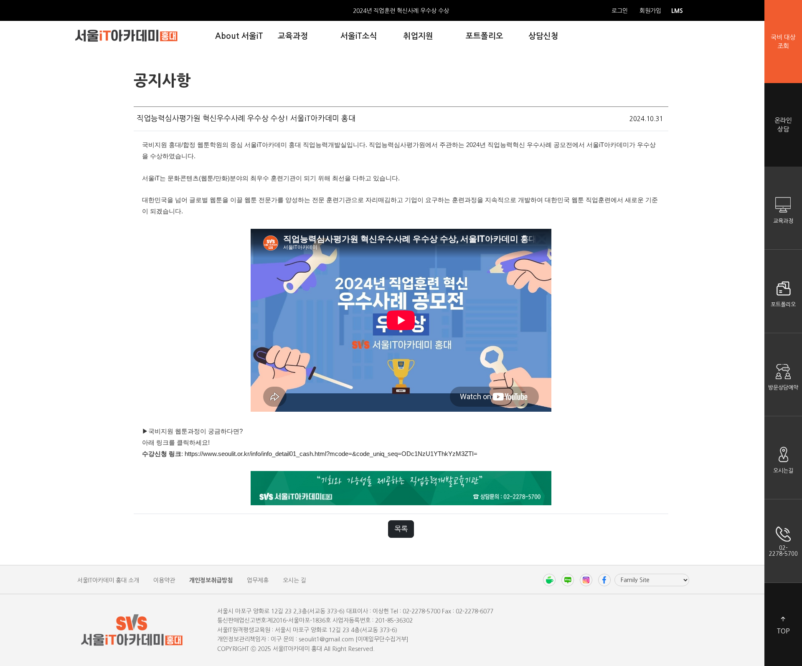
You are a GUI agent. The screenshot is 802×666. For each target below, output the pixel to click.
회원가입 (650, 11)
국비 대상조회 (783, 41)
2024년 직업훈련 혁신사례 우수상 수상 (401, 11)
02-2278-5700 (783, 551)
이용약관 (164, 580)
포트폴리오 (783, 304)
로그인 (620, 11)
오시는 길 (294, 580)
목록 (401, 529)
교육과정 (783, 221)
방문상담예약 (783, 387)
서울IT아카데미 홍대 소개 (108, 580)
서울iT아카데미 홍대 (126, 35)
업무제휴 (258, 580)
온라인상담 (783, 124)
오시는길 (783, 471)
